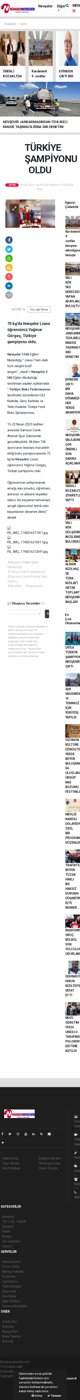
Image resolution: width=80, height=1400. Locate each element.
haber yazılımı (9, 1381)
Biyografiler (10, 1331)
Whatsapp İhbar (49, 1163)
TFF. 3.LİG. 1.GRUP (14, 1221)
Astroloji (7, 1341)
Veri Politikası (11, 1168)
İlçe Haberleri (11, 1241)
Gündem (8, 1226)
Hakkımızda (10, 1158)
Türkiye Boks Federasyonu (29, 389)
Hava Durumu (11, 1261)
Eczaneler (9, 1276)
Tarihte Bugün (12, 1286)
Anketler (8, 1326)
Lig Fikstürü (10, 1281)
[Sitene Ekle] (5, 1142)
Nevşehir (45, 6)
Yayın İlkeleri (10, 1163)
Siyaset (7, 1246)
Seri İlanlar (9, 1296)
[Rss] (43, 1134)
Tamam (55, 1395)
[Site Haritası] (51, 1134)
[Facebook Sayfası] (4, 1134)
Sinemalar (9, 1291)
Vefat (6, 1231)
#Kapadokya (33, 586)
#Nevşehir (15, 586)
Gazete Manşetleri (14, 1306)
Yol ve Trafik (10, 1266)
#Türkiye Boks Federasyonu (26, 572)
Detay (38, 1395)
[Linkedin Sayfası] (35, 1134)
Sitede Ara (9, 1321)
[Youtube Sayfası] (27, 1134)
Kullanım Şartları (50, 1158)
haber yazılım (9, 1390)
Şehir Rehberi (11, 1301)
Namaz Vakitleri (13, 1271)
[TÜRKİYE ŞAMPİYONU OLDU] (30, 213)
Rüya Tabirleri (11, 1336)
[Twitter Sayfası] (11, 1134)
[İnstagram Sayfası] (20, 1134)
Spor (24, 24)
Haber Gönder (48, 1168)
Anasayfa (10, 24)
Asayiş (6, 1236)
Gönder (48, 613)
